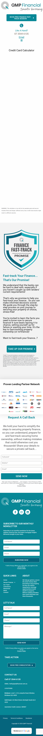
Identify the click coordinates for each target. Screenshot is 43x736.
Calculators (7, 586)
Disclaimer (29, 718)
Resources (6, 588)
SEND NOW (21, 476)
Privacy (5, 718)
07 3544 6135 (21, 34)
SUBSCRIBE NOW (21, 560)
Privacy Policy (21, 486)
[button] (21, 40)
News (5, 590)
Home (5, 580)
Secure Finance (8, 582)
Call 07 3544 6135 (12, 679)
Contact (5, 592)
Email (21, 37)
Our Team (6, 585)
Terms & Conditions (17, 718)
